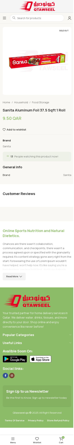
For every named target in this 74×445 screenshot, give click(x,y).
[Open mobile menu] (4, 18)
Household (21, 102)
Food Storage (40, 102)
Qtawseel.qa (21, 413)
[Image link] (27, 301)
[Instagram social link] (12, 375)
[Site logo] (37, 6)
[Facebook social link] (5, 375)
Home (6, 102)
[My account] (69, 18)
